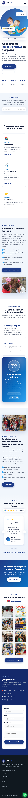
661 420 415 (8, 694)
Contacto (4, 782)
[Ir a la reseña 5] (16, 548)
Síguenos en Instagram (14, 660)
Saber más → (8, 154)
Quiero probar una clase (11, 270)
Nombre (6, 708)
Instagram (5, 786)
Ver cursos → (8, 72)
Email (5, 715)
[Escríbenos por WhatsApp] (25, 795)
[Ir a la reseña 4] (15, 548)
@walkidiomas (14, 601)
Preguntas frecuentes (8, 770)
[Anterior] (3, 531)
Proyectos (5, 779)
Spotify (4, 789)
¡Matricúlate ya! (9, 66)
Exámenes (5, 776)
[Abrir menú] (24, 3)
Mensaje (6, 730)
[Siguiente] (24, 531)
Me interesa (7, 722)
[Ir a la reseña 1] (11, 548)
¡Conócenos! (8, 484)
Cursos (4, 773)
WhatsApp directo (9, 697)
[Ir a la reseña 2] (12, 548)
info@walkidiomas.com (11, 700)
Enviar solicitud (14, 742)
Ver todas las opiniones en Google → (14, 552)
